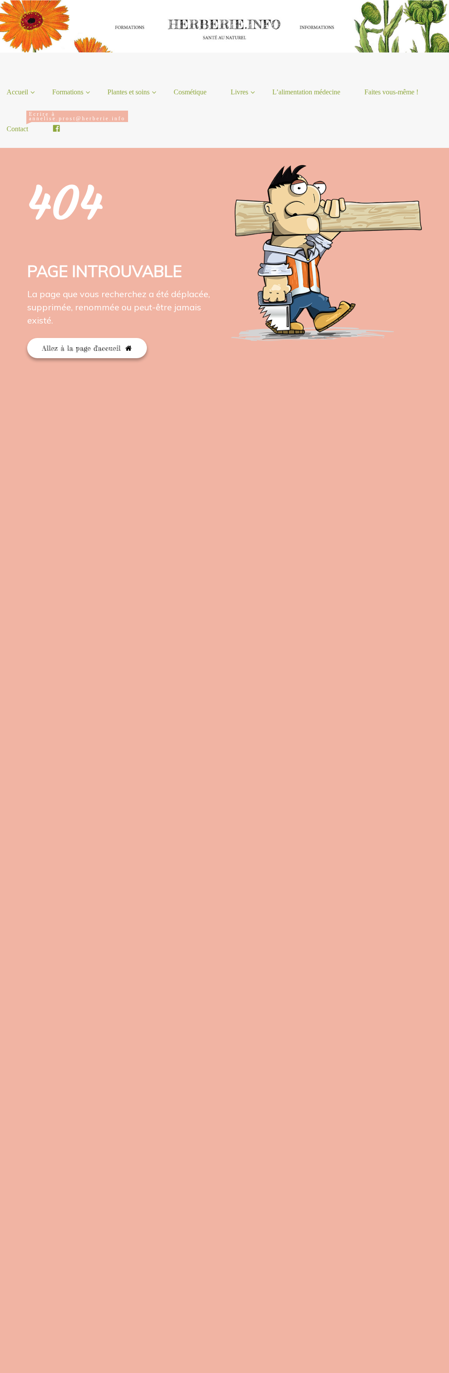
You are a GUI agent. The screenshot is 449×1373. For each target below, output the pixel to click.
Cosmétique (190, 92)
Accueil (17, 92)
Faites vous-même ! (391, 92)
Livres (239, 92)
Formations (67, 92)
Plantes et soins (128, 92)
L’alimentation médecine (306, 92)
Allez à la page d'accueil (82, 348)
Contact (21, 122)
